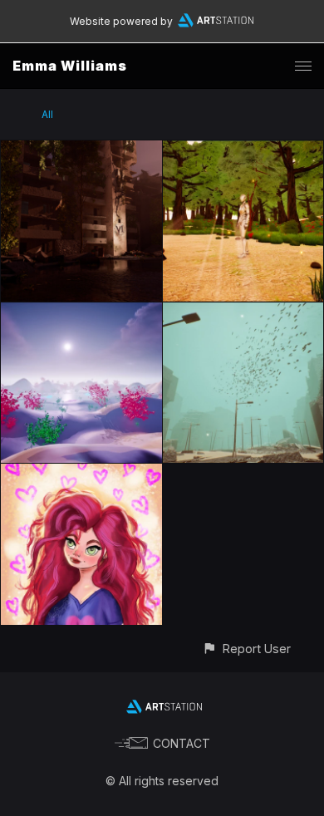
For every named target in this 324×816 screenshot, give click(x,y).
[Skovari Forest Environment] (243, 150)
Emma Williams (69, 65)
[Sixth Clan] (81, 150)
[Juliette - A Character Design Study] (81, 473)
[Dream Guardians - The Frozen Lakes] (81, 312)
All (47, 114)
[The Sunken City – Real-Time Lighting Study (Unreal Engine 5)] (243, 312)
